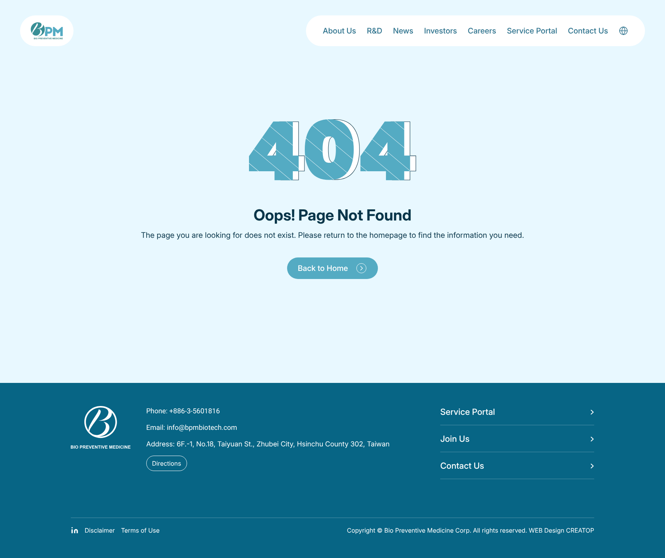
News (403, 30)
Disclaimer (100, 530)
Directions (166, 463)
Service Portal (532, 30)
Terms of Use (140, 530)
